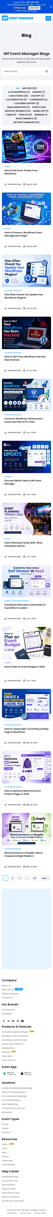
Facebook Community (13, 1201)
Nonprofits (7, 1112)
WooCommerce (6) (26, 119)
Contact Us (7, 998)
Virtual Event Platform (12, 1044)
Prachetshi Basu (14, 184)
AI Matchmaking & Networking (17, 1088)
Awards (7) (38, 92)
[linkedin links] (13, 1021)
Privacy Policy (40, 1213)
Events (7, 166)
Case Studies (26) (18, 96)
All (18, 88)
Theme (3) (11, 115)
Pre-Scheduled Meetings (14, 1096)
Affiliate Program (10, 994)
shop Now (34, 8)
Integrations (8, 1048)
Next (44, 878)
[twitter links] (8, 1021)
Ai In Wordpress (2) (19, 92)
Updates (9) (25, 115)
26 (34, 878)
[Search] (47, 71)
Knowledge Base (10, 1177)
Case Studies (8, 1165)
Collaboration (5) (16, 100)
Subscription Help (10, 1193)
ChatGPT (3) (37, 96)
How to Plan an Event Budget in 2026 (24, 667)
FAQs (4, 1149)
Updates (8, 477)
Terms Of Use (25, 1213)
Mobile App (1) (40, 111)
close (50, 6)
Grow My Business (13, 291)
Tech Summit (8, 1010)
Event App (7, 1056)
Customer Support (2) (26, 103)
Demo (5, 1144)
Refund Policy (8, 1185)
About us (6, 986)
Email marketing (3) (18, 107)
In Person (6, 1132)
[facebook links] (4, 1021)
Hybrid (5, 1128)
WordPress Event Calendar (15, 1036)
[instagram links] (18, 1021)
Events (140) (39, 107)
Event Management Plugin (15, 1032)
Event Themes (9, 1060)
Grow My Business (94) (18, 111)
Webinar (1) (40, 115)
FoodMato (7, 1014)
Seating (5, 1052)
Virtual (5, 1124)
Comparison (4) (38, 100)
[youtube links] (22, 1021)
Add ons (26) (29, 88)
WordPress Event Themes (14, 1040)
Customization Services (13, 1108)
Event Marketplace (11, 1100)
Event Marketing (10, 1104)
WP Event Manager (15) (26, 122)
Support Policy (9, 1189)
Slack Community (10, 1197)
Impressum (12, 1213)
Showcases (7, 1161)
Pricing (5, 1157)
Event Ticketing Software (14, 1092)
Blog (4, 1153)
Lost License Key (10, 1181)
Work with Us (8, 990)
